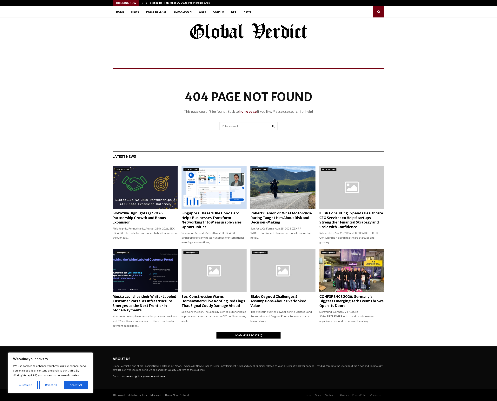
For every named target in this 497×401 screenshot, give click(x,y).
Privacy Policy (359, 395)
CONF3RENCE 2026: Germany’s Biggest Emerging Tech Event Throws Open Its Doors (351, 301)
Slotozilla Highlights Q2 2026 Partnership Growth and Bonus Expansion (139, 217)
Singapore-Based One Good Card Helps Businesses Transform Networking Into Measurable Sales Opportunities (212, 220)
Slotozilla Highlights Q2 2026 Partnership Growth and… (185, 2)
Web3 (202, 11)
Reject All (51, 384)
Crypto (218, 11)
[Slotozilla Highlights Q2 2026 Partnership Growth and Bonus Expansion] (145, 187)
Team (318, 395)
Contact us (375, 395)
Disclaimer (330, 395)
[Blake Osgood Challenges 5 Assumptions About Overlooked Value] (282, 270)
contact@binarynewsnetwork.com (145, 376)
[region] (50, 372)
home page (248, 111)
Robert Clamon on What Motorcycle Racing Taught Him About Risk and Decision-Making (281, 217)
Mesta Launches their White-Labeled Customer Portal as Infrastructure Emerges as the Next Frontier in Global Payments (144, 303)
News (135, 11)
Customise (25, 384)
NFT (233, 11)
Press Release (156, 11)
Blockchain (183, 11)
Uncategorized (122, 169)
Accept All (76, 384)
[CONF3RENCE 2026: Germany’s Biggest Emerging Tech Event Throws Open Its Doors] (351, 270)
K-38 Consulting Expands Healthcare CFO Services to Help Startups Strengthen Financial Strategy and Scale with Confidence (351, 220)
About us (344, 395)
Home (120, 11)
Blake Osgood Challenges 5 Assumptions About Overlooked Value (278, 301)
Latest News (124, 156)
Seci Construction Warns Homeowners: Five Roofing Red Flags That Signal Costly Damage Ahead (213, 301)
